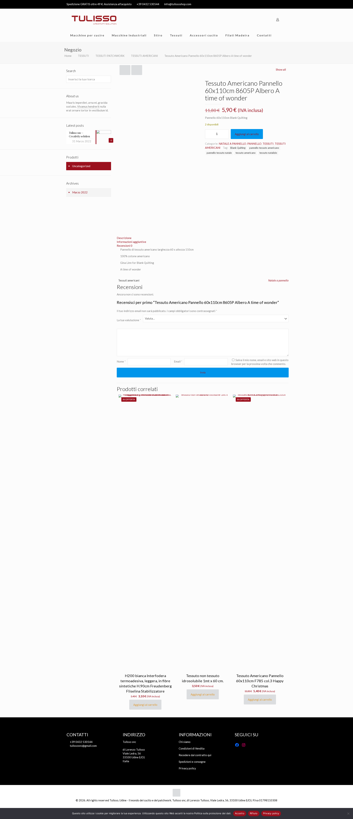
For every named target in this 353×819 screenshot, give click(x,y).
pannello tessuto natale (219, 152)
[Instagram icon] (284, 4)
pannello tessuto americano (264, 147)
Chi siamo (184, 741)
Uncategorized (81, 166)
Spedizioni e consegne (192, 761)
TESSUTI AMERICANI (144, 55)
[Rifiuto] (348, 813)
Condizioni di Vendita (191, 748)
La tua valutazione (129, 320)
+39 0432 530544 (148, 4)
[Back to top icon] (176, 793)
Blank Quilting (237, 147)
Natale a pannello (278, 280)
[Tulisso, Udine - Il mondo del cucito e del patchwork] (94, 20)
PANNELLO (254, 143)
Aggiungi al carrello (247, 134)
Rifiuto (254, 813)
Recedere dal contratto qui (195, 755)
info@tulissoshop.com (177, 4)
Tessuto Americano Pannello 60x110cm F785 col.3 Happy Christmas (260, 680)
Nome (121, 361)
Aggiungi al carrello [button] (145, 704)
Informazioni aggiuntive (131, 241)
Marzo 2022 (80, 192)
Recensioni (124, 245)
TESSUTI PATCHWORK (109, 55)
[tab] (203, 238)
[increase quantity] (225, 134)
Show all (281, 69)
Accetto (239, 813)
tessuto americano (246, 152)
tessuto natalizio (268, 152)
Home (68, 55)
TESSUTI (83, 55)
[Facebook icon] (279, 4)
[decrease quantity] (209, 134)
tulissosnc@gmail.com (83, 745)
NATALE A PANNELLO (232, 143)
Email (178, 361)
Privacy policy (187, 768)
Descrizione (124, 238)
